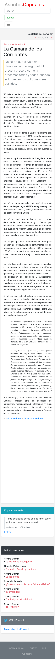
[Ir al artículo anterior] (36, 37)
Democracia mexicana (33, 418)
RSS (44, 647)
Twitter (33, 647)
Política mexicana (13, 418)
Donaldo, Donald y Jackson (21, 569)
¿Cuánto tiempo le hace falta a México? (28, 584)
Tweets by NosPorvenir (16, 629)
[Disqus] (27, 464)
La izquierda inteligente (19, 561)
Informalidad (13, 591)
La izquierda (12, 576)
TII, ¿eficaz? (12, 606)
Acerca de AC (16, 647)
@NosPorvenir (17, 620)
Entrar (7, 532)
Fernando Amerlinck (15, 44)
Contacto (27, 653)
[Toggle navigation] (9, 24)
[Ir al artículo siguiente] (51, 37)
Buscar (10, 17)
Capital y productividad (19, 599)
